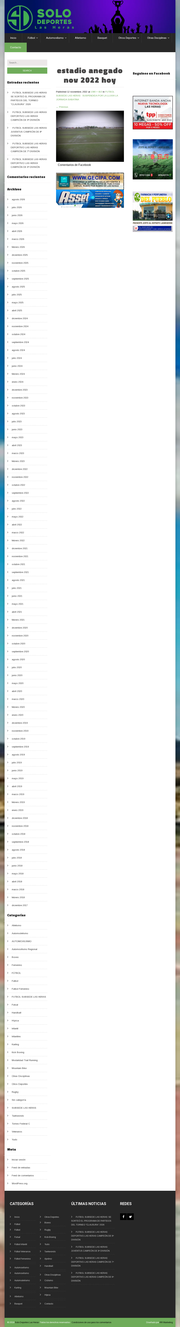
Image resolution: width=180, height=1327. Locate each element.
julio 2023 (17, 421)
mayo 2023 (17, 437)
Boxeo (15, 957)
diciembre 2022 (20, 469)
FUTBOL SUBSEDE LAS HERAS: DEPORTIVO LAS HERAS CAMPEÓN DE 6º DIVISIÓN (29, 163)
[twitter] (130, 1216)
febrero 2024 (18, 374)
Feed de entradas (21, 1167)
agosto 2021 (18, 580)
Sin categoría (19, 1100)
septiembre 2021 (20, 572)
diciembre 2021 (20, 548)
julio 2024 (17, 358)
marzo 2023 (18, 453)
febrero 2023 (18, 461)
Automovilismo (55, 37)
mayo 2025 (17, 302)
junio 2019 (17, 770)
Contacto (15, 47)
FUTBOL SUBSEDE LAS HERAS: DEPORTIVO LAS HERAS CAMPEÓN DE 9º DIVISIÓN (29, 116)
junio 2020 (17, 675)
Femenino (17, 965)
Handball (16, 1012)
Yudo (14, 1139)
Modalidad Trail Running (25, 1060)
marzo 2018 (18, 889)
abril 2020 (17, 691)
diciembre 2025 (20, 255)
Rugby (15, 1092)
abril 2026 (17, 231)
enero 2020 (17, 715)
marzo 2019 (18, 794)
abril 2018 (17, 881)
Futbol (15, 981)
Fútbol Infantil (20, 1244)
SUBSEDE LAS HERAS (24, 1108)
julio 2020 (17, 667)
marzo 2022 (18, 532)
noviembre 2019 (20, 731)
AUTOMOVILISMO (21, 941)
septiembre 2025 (20, 278)
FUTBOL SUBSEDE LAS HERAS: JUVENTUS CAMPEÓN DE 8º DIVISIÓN (29, 132)
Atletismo (80, 37)
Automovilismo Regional (24, 949)
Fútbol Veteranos (22, 1251)
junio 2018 (17, 865)
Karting (15, 1044)
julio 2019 (17, 762)
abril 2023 (17, 445)
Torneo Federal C (21, 1123)
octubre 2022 (18, 485)
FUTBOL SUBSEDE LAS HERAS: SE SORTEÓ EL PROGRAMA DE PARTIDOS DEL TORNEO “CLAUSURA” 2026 (91, 1221)
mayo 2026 (17, 223)
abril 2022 (17, 524)
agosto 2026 (18, 199)
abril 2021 (17, 612)
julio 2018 (17, 857)
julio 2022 (17, 508)
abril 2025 (17, 310)
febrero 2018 (18, 897)
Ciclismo (48, 1280)
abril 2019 (17, 786)
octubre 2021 (18, 564)
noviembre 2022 (20, 477)
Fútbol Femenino (22, 1259)
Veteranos (17, 1131)
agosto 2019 (18, 754)
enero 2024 (17, 382)
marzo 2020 (18, 699)
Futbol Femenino (20, 989)
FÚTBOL (16, 973)
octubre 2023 (18, 405)
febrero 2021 (18, 619)
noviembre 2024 (20, 326)
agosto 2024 (18, 350)
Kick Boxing (18, 1052)
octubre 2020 (18, 643)
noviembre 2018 (20, 826)
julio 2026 (17, 207)
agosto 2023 (18, 413)
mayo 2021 (17, 604)
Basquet (102, 37)
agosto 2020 (18, 659)
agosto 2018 (18, 849)
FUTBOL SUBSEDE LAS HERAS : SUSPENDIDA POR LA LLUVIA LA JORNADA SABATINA (87, 95)
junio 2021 (17, 596)
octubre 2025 (18, 270)
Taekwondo (18, 1115)
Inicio (13, 37)
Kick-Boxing (50, 1237)
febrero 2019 (18, 802)
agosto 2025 (18, 286)
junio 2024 (17, 366)
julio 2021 (17, 588)
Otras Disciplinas (156, 37)
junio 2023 (17, 429)
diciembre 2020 (20, 627)
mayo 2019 (17, 778)
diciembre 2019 (20, 723)
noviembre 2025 (20, 263)
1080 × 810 (96, 91)
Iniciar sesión (18, 1159)
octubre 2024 (18, 334)
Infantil (15, 1028)
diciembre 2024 (20, 318)
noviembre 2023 (20, 397)
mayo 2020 (17, 683)
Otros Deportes (127, 37)
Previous (62, 107)
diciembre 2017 (20, 905)
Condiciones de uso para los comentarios (91, 1322)
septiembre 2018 (20, 842)
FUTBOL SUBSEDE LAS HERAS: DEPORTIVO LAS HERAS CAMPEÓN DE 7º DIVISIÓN (29, 147)
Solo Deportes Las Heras (27, 1322)
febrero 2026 (18, 247)
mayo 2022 (17, 516)
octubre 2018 (18, 834)
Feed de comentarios (23, 1175)
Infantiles (16, 1036)
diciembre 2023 (20, 389)
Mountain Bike (19, 1068)
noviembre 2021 (20, 556)
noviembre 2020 (20, 635)
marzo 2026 (18, 239)
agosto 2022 (18, 500)
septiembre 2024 (20, 342)
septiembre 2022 (20, 493)
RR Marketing (166, 1322)
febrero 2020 (18, 707)
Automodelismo (20, 933)
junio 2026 (17, 215)
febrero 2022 (18, 540)
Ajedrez (48, 1259)
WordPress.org (19, 1183)
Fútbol (31, 37)
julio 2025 (17, 294)
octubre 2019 (18, 738)
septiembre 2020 (20, 651)
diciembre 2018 (20, 818)
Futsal (15, 1004)
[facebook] (123, 1216)
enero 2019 (17, 810)
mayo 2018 (17, 873)
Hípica (15, 1020)
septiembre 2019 (20, 746)
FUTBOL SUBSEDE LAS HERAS (29, 996)
